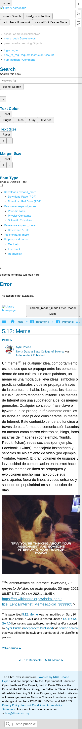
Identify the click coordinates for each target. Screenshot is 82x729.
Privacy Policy (10, 705)
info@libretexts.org (17, 713)
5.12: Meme (30, 614)
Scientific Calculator (20, 220)
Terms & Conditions (33, 705)
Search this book (10, 73)
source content (68, 628)
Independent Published (30, 355)
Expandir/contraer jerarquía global (6, 321)
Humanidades (71, 321)
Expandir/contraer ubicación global (78, 320)
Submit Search (12, 86)
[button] (14, 249)
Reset (6, 113)
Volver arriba (10, 648)
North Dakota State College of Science (40, 351)
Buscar (8, 724)
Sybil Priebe (23, 346)
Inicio (20, 321)
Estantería (42, 321)
